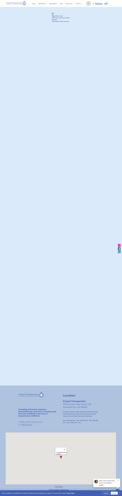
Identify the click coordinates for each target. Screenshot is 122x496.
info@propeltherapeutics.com (31, 422)
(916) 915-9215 (26, 425)
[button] (69, 4)
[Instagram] (119, 245)
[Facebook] (119, 248)
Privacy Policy (59, 487)
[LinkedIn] (119, 251)
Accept (114, 493)
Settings (106, 493)
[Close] (120, 493)
